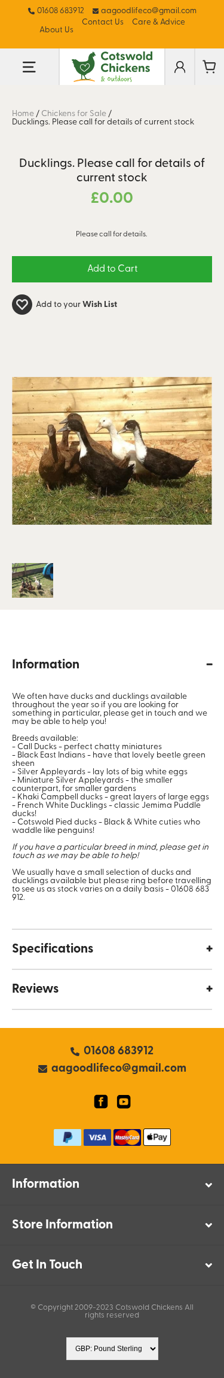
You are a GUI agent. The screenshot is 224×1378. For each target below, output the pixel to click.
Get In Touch (47, 1265)
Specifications (52, 949)
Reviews (35, 989)
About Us (56, 30)
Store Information (62, 1225)
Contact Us (103, 22)
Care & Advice (158, 22)
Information (45, 665)
